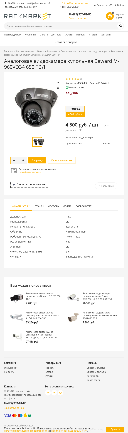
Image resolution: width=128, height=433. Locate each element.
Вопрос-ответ (83, 206)
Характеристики (21, 206)
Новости (80, 34)
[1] (67, 79)
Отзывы (39, 206)
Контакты (106, 34)
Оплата (44, 34)
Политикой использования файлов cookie (26, 430)
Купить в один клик (61, 160)
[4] (75, 79)
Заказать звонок (78, 18)
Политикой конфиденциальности (69, 430)
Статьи (93, 34)
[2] (69, 79)
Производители (12, 34)
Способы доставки (96, 371)
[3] (72, 79)
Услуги (69, 34)
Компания (30, 34)
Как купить (92, 375)
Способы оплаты (96, 367)
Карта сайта (93, 379)
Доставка (57, 34)
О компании (10, 367)
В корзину (37, 160)
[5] (78, 79)
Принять (115, 429)
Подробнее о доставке (30, 171)
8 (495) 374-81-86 (80, 14)
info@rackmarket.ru (76, 3)
